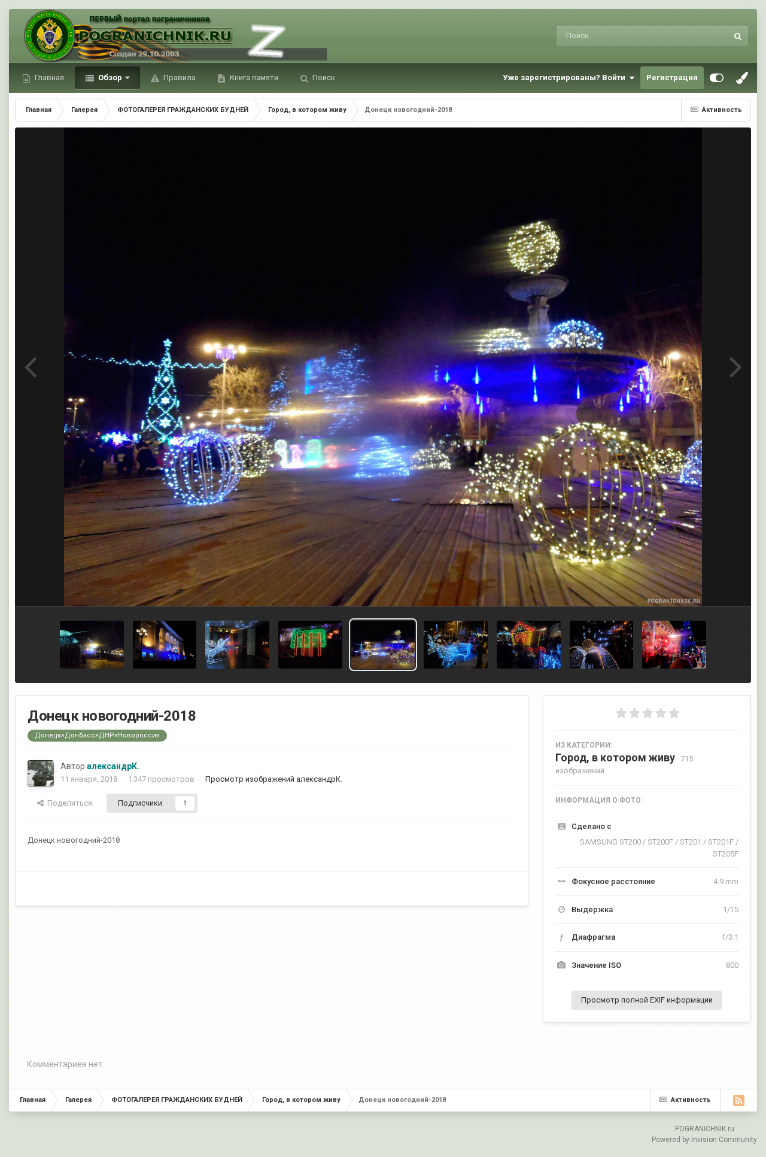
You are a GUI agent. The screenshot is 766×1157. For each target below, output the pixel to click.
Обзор (109, 77)
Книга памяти (253, 77)
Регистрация (672, 77)
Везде (701, 36)
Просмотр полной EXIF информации (647, 999)
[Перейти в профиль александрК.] (41, 773)
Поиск (323, 77)
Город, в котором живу (615, 757)
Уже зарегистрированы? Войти (566, 77)
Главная (48, 77)
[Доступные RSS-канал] (738, 1100)
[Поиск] (738, 36)
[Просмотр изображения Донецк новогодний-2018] (92, 645)
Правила (179, 77)
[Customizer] (716, 77)
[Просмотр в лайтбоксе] (383, 366)
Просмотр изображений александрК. (273, 779)
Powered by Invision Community (704, 1139)
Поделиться (68, 802)
